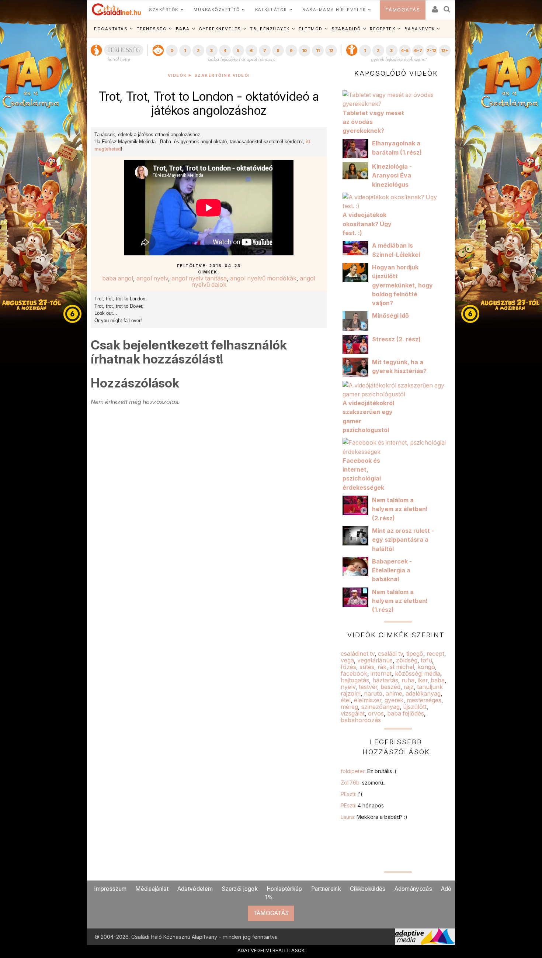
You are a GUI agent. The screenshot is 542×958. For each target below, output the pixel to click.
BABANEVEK (419, 28)
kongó (426, 667)
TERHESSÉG (152, 28)
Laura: (374, 817)
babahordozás (361, 720)
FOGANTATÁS (111, 28)
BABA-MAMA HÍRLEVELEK (334, 9)
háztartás (385, 680)
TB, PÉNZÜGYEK (270, 28)
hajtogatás (355, 680)
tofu (426, 660)
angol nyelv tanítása (199, 278)
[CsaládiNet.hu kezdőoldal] (116, 9)
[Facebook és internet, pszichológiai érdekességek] (396, 446)
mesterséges (424, 700)
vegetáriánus (375, 660)
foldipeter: (368, 771)
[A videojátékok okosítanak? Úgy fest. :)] (396, 201)
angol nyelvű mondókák (263, 278)
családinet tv (358, 653)
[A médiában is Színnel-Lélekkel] (357, 247)
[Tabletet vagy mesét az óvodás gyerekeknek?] (396, 99)
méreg (349, 706)
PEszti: (351, 794)
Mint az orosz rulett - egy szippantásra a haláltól (403, 539)
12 (331, 50)
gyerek (394, 700)
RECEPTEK (382, 28)
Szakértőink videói (222, 75)
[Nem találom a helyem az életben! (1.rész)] (357, 596)
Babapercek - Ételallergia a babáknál (392, 570)
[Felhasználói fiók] (434, 6)
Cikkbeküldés (368, 888)
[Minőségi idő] (357, 320)
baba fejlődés (405, 713)
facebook (354, 673)
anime (394, 693)
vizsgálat (353, 713)
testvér (368, 686)
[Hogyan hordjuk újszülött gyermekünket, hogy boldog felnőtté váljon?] (357, 272)
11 (318, 50)
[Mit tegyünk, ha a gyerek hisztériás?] (357, 367)
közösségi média (417, 673)
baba (438, 680)
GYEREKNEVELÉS (220, 28)
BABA (183, 28)
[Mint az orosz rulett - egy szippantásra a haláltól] (357, 535)
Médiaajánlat (151, 888)
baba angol (117, 278)
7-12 (431, 50)
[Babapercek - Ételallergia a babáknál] (357, 565)
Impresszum (110, 888)
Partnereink (326, 888)
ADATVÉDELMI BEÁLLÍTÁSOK (271, 950)
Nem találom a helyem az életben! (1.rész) (400, 601)
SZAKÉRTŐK (163, 9)
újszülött (415, 706)
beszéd (390, 686)
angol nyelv (152, 278)
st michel (402, 667)
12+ (444, 50)
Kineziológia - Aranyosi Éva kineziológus (392, 175)
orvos (376, 713)
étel (346, 700)
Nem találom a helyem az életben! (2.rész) (400, 509)
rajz (409, 686)
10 (304, 50)
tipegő (414, 653)
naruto (373, 693)
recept (435, 653)
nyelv (348, 686)
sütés (366, 667)
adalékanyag (423, 693)
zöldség (406, 660)
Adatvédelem (195, 888)
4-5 (405, 50)
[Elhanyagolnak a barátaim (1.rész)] (357, 148)
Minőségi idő (390, 315)
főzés (348, 667)
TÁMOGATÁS (402, 10)
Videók (177, 75)
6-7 (418, 50)
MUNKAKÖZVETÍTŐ (217, 9)
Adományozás (413, 888)
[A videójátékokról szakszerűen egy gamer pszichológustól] (396, 389)
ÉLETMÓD (311, 28)
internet (381, 673)
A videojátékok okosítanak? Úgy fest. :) (367, 224)
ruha (408, 680)
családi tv (390, 653)
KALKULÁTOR (271, 9)
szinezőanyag (380, 706)
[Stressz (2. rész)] (357, 343)
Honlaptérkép (284, 888)
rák (382, 667)
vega (347, 660)
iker (422, 680)
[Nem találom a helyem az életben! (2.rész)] (357, 505)
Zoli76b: (363, 782)
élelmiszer (367, 700)
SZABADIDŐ (346, 28)
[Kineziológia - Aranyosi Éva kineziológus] (357, 170)
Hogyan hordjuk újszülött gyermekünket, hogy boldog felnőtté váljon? (402, 285)
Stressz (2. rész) (396, 339)
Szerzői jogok (240, 888)
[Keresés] (447, 6)
